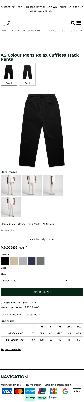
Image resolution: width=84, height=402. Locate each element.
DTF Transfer (8, 302)
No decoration (9, 307)
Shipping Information (58, 384)
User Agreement (11, 384)
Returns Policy (32, 384)
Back (27, 83)
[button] (73, 23)
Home (4, 30)
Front (9, 83)
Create (15, 30)
